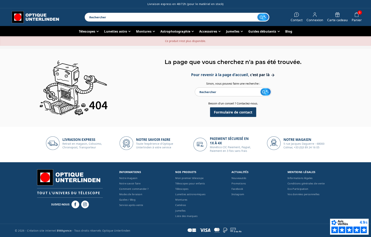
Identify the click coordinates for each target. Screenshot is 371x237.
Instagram (237, 194)
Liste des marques (186, 216)
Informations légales (300, 178)
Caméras (180, 205)
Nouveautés (238, 178)
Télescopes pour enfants (190, 183)
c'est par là (262, 74)
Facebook (237, 189)
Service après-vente (131, 205)
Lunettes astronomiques (190, 194)
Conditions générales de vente (306, 183)
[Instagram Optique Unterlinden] (85, 204)
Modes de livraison (130, 194)
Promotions (238, 183)
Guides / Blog (127, 199)
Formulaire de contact (233, 112)
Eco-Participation (298, 189)
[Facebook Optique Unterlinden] (75, 204)
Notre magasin (128, 178)
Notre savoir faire (129, 183)
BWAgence (64, 230)
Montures (181, 199)
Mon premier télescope (189, 178)
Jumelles (180, 210)
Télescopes (181, 189)
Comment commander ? (134, 189)
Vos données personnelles (304, 194)
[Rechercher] (262, 17)
